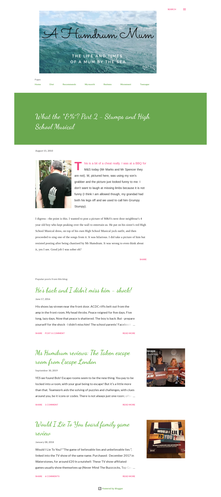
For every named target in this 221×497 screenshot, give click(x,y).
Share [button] (143, 259)
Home (38, 84)
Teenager (144, 84)
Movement (125, 84)
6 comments (52, 476)
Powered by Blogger (112, 488)
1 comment (51, 404)
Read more (129, 333)
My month (90, 84)
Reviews (108, 84)
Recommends (69, 84)
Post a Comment (55, 333)
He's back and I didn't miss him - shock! (83, 290)
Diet (51, 84)
